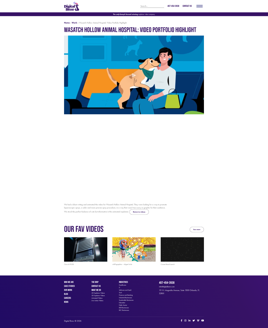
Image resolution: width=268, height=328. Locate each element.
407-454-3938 (173, 6)
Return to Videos (139, 212)
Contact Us (187, 6)
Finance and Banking (126, 295)
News (66, 301)
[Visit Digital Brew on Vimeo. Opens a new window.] (198, 320)
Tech (120, 293)
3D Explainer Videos (98, 296)
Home (67, 22)
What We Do (96, 290)
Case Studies (69, 286)
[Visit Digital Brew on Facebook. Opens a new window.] (181, 320)
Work (74, 22)
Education (122, 303)
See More (196, 229)
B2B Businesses (124, 308)
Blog (66, 294)
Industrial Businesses (125, 298)
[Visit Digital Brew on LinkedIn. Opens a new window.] (189, 320)
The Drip (94, 282)
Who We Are (69, 282)
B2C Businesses (124, 310)
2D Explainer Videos (98, 293)
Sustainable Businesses (126, 300)
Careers (67, 297)
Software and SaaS (125, 290)
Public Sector (123, 305)
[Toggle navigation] (199, 6)
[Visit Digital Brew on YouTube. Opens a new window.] (202, 320)
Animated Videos (96, 298)
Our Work (68, 290)
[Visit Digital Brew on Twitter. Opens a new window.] (194, 320)
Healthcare (122, 285)
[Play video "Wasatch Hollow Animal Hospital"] (134, 75)
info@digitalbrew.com (167, 287)
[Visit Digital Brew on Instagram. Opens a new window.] (185, 320)
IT (119, 288)
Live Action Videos (97, 301)
